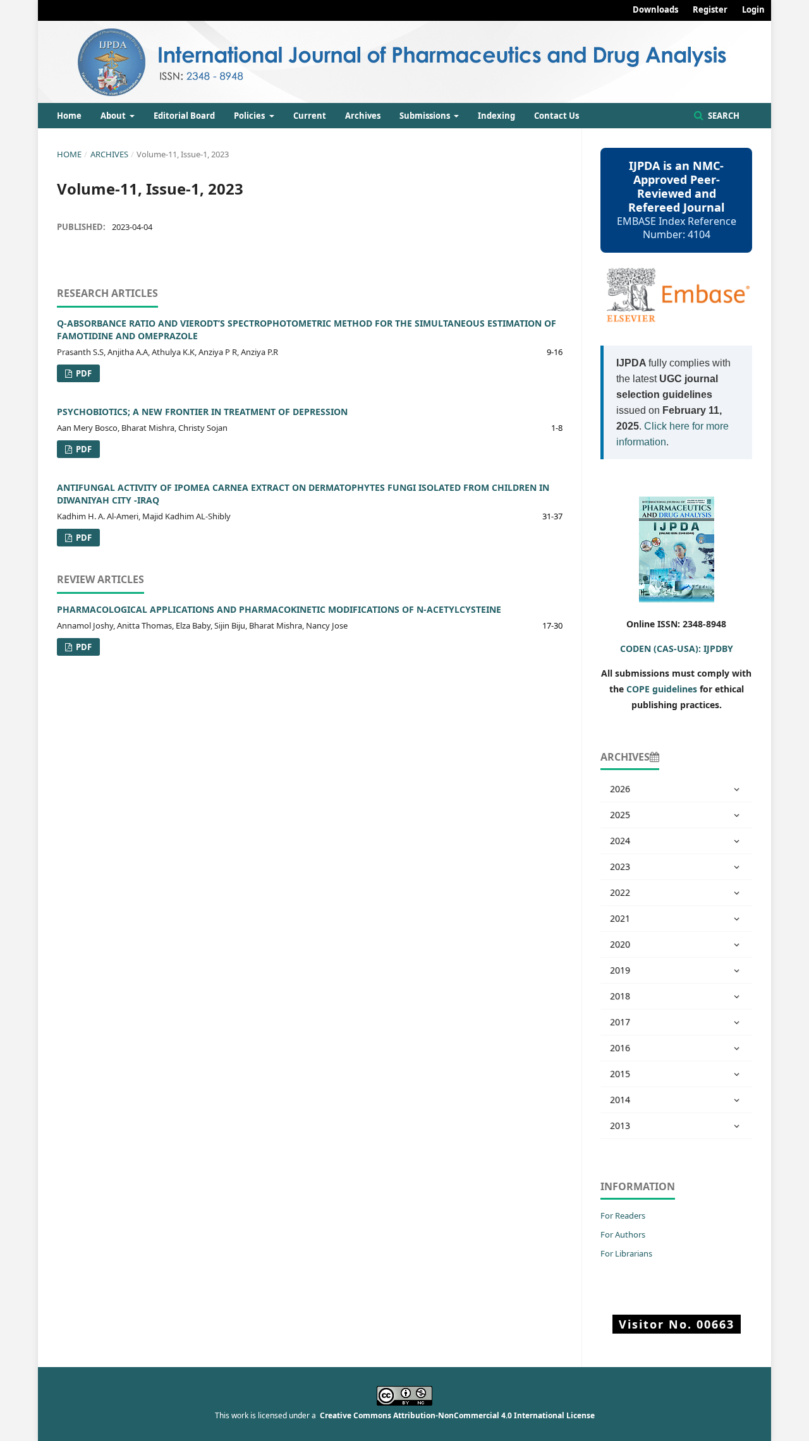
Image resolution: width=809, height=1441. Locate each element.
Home (69, 115)
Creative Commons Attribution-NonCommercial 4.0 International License (457, 1415)
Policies (250, 115)
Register (710, 9)
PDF (83, 373)
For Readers (622, 1215)
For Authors (622, 1234)
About (114, 115)
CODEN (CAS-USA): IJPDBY (676, 648)
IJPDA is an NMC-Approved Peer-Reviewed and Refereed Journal (676, 186)
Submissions (425, 115)
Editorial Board (184, 115)
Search (722, 115)
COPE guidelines (661, 689)
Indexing (496, 115)
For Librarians (626, 1253)
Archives (362, 115)
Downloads (655, 9)
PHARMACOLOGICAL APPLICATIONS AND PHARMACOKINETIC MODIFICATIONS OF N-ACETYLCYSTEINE (279, 609)
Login (753, 9)
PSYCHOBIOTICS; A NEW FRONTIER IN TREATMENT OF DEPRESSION (202, 412)
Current (309, 115)
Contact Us (556, 115)
